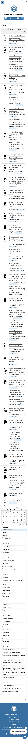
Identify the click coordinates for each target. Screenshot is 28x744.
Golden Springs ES (8, 555)
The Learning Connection (10, 694)
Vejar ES (5, 599)
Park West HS (6, 633)
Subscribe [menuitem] (23, 32)
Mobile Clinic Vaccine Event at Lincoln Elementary (15, 99)
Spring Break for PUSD (15, 468)
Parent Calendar (7, 529)
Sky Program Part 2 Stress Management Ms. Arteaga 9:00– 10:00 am (17, 382)
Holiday (5, 665)
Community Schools (8, 697)
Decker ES (6, 549)
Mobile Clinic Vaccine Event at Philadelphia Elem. (15, 251)
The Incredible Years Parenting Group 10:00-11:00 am (16, 134)
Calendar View (23, 524)
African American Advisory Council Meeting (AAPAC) (17, 289)
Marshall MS (6, 630)
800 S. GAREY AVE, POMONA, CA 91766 (14, 718)
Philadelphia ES (7, 587)
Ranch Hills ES (6, 590)
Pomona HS (6, 635)
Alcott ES (5, 532)
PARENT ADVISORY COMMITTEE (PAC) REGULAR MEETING (14, 434)
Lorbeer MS (6, 627)
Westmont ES (6, 604)
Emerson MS (6, 616)
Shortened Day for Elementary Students (14, 655)
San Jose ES (6, 596)
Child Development (8, 685)
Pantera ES (6, 585)
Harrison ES (6, 558)
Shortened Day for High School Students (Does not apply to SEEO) (14, 669)
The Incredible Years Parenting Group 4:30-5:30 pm (16, 167)
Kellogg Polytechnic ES (9, 560)
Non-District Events (8, 677)
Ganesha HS (6, 621)
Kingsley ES (6, 563)
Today (2, 524)
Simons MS (6, 641)
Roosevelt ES (6, 593)
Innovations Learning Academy (11, 683)
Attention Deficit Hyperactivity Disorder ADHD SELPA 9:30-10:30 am (17, 227)
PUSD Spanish (7, 607)
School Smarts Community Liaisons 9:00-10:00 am (17, 76)
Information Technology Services (12, 688)
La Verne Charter (8, 566)
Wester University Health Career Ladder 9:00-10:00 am (17, 411)
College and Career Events (10, 691)
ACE (4, 610)
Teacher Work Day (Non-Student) (12, 658)
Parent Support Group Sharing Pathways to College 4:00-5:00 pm (16, 156)
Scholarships (6, 552)
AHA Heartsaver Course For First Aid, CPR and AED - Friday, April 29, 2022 (17, 482)
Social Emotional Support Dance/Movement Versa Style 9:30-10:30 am (17, 312)
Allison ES (5, 535)
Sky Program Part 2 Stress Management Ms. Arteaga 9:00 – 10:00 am (17, 38)
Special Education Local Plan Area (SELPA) (14, 680)
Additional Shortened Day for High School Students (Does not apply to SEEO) (14, 661)
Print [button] (8, 32)
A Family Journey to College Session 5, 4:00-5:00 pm (16, 144)
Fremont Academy (8, 618)
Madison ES (6, 577)
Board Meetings (7, 647)
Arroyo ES (5, 541)
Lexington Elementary (9, 569)
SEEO (4, 638)
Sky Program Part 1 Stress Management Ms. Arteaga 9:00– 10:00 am (17, 371)
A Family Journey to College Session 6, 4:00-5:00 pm (16, 216)
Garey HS (5, 624)
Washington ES (7, 602)
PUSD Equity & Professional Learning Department (12, 581)
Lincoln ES (5, 572)
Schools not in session (9, 649)
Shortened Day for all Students (11, 652)
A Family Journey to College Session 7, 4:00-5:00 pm (16, 359)
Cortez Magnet (7, 546)
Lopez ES (5, 575)
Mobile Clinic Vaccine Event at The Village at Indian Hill (16, 193)
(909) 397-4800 (16, 721)
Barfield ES (6, 544)
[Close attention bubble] (26, 728)
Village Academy (7, 644)
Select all (24, 699)
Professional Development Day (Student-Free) (14, 673)
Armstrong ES (7, 538)
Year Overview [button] (15, 32)
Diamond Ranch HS (8, 613)
